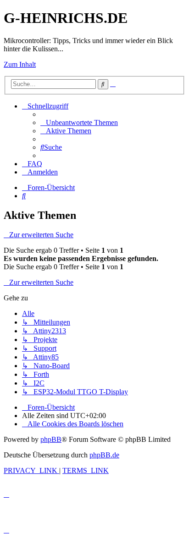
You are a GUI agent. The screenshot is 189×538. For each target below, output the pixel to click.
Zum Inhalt (20, 64)
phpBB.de (104, 455)
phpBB (50, 439)
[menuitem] (79, 122)
